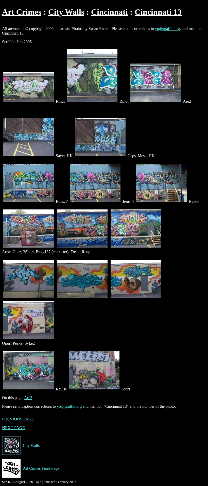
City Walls (66, 12)
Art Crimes (21, 12)
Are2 (28, 398)
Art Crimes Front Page (41, 468)
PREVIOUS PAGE (18, 419)
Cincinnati (109, 12)
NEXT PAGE (13, 428)
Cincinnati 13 (158, 12)
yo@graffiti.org (167, 28)
